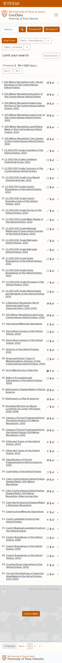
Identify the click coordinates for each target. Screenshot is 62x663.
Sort (6, 71)
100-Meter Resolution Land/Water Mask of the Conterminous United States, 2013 (23, 129)
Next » (33, 65)
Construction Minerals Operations (25, 511)
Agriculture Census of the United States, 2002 (24, 332)
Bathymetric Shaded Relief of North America (25, 391)
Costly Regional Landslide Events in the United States (25, 529)
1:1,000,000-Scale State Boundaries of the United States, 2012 (24, 261)
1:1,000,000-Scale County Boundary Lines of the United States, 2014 (21, 201)
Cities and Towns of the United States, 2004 (23, 443)
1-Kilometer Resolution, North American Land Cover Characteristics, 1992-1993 (22, 306)
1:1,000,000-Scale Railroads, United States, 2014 (21, 250)
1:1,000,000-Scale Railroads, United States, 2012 (22, 241)
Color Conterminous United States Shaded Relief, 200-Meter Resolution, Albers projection (25, 493)
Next (22, 646)
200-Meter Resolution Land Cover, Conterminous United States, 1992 (25, 316)
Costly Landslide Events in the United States (22, 520)
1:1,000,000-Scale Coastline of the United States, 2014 (23, 151)
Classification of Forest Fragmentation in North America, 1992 (24, 462)
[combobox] (10, 29)
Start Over (9, 40)
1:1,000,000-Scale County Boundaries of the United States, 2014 (23, 189)
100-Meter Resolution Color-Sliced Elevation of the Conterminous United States (23, 85)
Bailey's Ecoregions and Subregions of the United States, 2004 (24, 380)
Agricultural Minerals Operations (24, 323)
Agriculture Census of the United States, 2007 (24, 341)
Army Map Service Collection (22, 370)
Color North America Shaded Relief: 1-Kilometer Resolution (25, 504)
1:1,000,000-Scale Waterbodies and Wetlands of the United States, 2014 (25, 294)
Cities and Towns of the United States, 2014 (23, 452)
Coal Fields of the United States (23, 471)
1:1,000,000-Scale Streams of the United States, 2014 (25, 283)
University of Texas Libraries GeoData (23, 16)
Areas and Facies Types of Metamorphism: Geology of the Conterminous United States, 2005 (25, 361)
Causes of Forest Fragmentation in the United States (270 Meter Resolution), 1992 (25, 420)
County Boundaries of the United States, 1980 (24, 538)
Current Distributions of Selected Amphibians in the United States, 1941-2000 (25, 576)
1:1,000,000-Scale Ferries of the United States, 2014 (23, 211)
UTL (23, 658)
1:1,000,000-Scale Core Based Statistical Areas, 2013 (23, 179)
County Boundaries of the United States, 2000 (24, 556)
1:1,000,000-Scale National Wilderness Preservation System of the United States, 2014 (24, 231)
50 (19, 70)
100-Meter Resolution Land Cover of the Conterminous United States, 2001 (24, 118)
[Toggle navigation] (56, 15)
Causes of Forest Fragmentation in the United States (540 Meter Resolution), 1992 (25, 432)
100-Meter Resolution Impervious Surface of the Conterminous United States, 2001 (24, 106)
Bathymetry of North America (22, 398)
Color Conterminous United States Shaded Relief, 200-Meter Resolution (25, 482)
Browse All (35, 29)
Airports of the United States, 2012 (22, 350)
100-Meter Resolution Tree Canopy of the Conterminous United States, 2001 (24, 141)
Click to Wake (31, 613)
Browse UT (52, 29)
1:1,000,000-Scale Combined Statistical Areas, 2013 (20, 160)
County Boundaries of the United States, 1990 (24, 547)
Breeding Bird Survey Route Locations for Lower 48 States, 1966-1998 (23, 409)
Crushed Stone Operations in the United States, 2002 (24, 566)
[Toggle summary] (57, 83)
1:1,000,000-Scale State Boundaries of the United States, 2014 (24, 273)
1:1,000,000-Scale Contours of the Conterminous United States (23, 170)
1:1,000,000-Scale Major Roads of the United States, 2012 (24, 220)
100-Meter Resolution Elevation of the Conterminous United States (23, 95)
